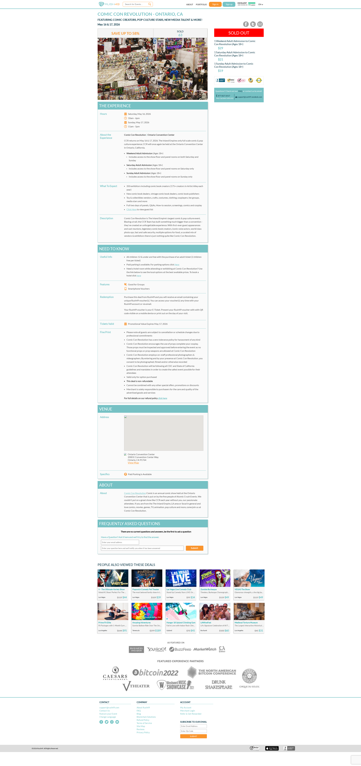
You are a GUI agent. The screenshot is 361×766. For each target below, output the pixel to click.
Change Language (107, 717)
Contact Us (104, 710)
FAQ (240, 91)
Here (176, 264)
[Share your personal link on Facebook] (246, 26)
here (139, 275)
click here (162, 398)
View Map (133, 462)
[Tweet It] (253, 26)
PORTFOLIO (201, 4)
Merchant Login (187, 710)
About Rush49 (143, 707)
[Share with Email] (260, 26)
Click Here (131, 209)
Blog (139, 713)
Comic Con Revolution (135, 493)
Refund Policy (143, 720)
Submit (194, 548)
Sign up (229, 4)
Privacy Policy (143, 732)
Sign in (215, 4)
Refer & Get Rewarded (190, 713)
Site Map (141, 726)
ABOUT (189, 4)
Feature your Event (108, 713)
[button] (163, 431)
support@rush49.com (109, 707)
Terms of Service (144, 723)
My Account (185, 707)
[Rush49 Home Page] (109, 6)
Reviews (141, 729)
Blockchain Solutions (146, 717)
